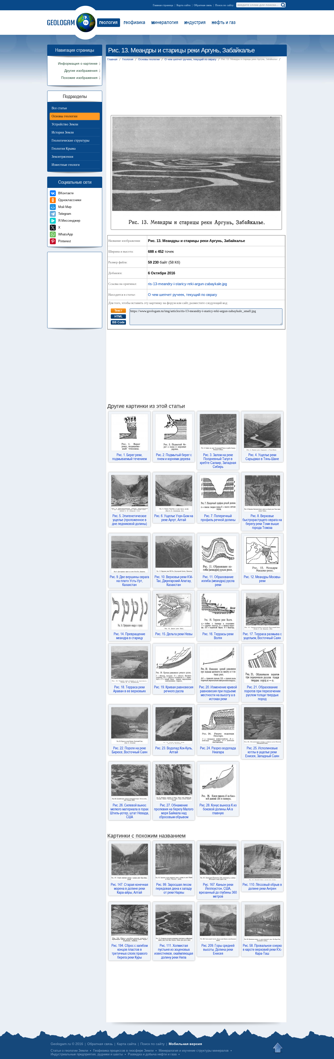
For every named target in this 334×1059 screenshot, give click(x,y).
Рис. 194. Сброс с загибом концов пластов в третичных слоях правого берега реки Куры (129, 951)
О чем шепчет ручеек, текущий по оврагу (182, 294)
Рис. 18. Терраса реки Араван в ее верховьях (129, 688)
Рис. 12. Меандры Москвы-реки (262, 578)
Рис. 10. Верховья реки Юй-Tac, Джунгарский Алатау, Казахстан (174, 580)
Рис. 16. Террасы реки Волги (218, 635)
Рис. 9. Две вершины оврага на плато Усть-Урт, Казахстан (129, 580)
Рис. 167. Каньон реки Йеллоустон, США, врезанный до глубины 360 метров (218, 890)
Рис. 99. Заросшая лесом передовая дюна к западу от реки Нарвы (174, 888)
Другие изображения (81, 71)
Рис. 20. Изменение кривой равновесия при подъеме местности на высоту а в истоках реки (218, 692)
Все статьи (59, 108)
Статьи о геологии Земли (69, 1050)
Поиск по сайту (152, 1044)
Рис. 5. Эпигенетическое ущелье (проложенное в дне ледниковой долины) (129, 519)
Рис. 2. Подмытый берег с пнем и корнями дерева (174, 456)
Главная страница (163, 5)
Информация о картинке (78, 63)
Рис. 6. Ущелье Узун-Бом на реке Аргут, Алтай (173, 517)
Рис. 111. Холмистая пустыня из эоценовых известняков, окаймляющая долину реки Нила (173, 951)
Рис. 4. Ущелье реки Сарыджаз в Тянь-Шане (262, 456)
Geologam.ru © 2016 (67, 1044)
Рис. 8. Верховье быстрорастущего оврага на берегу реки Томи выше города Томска (262, 521)
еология (108, 22)
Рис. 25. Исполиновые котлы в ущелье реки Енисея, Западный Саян (262, 751)
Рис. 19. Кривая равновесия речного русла (173, 688)
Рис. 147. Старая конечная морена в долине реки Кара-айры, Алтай (129, 888)
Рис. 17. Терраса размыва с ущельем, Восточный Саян (262, 635)
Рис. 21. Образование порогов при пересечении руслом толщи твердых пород (262, 692)
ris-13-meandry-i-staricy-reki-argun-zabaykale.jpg (187, 284)
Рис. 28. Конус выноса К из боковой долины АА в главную (218, 809)
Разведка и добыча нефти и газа (152, 1054)
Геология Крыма (64, 148)
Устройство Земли (65, 124)
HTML (118, 316)
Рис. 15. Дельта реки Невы (173, 633)
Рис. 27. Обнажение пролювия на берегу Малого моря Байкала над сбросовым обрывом (173, 811)
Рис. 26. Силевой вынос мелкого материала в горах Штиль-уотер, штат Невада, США (129, 811)
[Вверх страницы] (278, 1048)
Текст (118, 310)
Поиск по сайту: (224, 5)
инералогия (164, 22)
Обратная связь (203, 5)
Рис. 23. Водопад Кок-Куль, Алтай (173, 749)
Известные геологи (66, 165)
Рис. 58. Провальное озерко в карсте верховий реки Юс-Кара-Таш (262, 949)
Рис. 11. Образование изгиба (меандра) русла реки (217, 580)
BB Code (118, 322)
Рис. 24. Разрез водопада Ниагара (218, 749)
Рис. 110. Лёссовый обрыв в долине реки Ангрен (262, 886)
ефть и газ (223, 22)
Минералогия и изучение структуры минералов (194, 1050)
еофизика (134, 22)
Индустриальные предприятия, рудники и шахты (87, 1054)
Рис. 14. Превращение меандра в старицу (129, 635)
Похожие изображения (79, 78)
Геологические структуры (70, 140)
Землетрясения (62, 156)
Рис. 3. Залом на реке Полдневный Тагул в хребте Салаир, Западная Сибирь (218, 460)
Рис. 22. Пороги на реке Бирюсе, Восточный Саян (129, 749)
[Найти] (283, 4)
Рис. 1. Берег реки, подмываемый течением (129, 456)
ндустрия (195, 22)
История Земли (63, 132)
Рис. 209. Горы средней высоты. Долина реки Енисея (217, 949)
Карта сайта (183, 5)
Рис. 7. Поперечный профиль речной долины (218, 517)
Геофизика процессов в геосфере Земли (123, 1050)
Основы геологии (65, 116)
